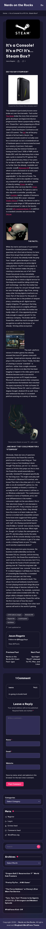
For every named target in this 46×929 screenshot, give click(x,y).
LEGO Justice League (14, 615)
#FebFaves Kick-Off (14, 909)
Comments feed (14, 830)
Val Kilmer (10, 622)
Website (9, 763)
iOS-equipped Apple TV (22, 209)
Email (9, 751)
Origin (35, 187)
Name (9, 740)
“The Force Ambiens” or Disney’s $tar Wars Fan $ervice (21, 890)
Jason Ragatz (17, 635)
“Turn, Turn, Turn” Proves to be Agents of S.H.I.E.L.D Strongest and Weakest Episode (22, 900)
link (24, 132)
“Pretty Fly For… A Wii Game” (17, 882)
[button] (14, 644)
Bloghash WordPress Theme (26, 925)
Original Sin (11, 618)
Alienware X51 (24, 168)
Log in (10, 821)
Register (11, 817)
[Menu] (42, 5)
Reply (35, 687)
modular (14, 195)
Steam (22, 184)
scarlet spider (22, 618)
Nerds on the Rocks (18, 5)
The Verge (10, 116)
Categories (10, 798)
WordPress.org (13, 835)
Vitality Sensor (11, 201)
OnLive (8, 214)
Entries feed (12, 826)
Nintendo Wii (29, 615)
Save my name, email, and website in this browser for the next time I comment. (21, 776)
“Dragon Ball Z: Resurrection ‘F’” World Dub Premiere (22, 874)
